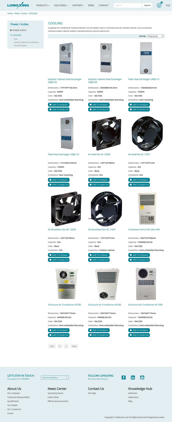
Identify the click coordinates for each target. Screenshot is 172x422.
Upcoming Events (55, 393)
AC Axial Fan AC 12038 (99, 154)
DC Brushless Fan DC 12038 (62, 229)
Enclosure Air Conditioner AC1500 (145, 304)
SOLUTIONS (60, 5)
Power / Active (20, 13)
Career (10, 413)
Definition (132, 393)
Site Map (92, 393)
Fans (16, 39)
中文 (168, 5)
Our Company (13, 393)
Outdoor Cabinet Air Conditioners (26, 42)
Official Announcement (58, 401)
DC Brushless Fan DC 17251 (102, 229)
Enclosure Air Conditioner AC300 (64, 304)
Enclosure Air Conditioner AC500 (104, 304)
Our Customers (14, 409)
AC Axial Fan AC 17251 (139, 154)
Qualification (13, 401)
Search (147, 5)
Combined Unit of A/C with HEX (144, 229)
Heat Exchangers (20, 45)
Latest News (53, 397)
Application (133, 397)
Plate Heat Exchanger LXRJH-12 (63, 154)
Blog (130, 401)
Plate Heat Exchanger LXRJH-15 (143, 79)
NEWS (91, 5)
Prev (52, 346)
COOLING (33, 13)
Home (10, 13)
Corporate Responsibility (18, 397)
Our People (12, 405)
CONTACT (104, 5)
